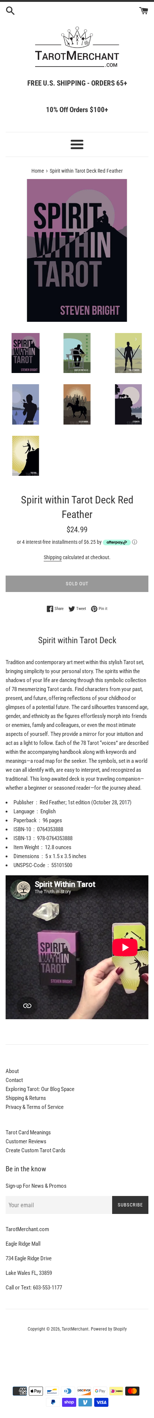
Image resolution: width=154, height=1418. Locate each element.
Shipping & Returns (26, 1098)
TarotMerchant (75, 1329)
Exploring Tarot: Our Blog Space (40, 1089)
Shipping (53, 557)
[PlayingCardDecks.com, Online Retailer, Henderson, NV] (77, 1350)
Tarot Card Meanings (28, 1132)
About (12, 1071)
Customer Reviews (26, 1141)
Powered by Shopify (109, 1329)
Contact (14, 1080)
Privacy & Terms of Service (35, 1107)
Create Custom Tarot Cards (35, 1150)
